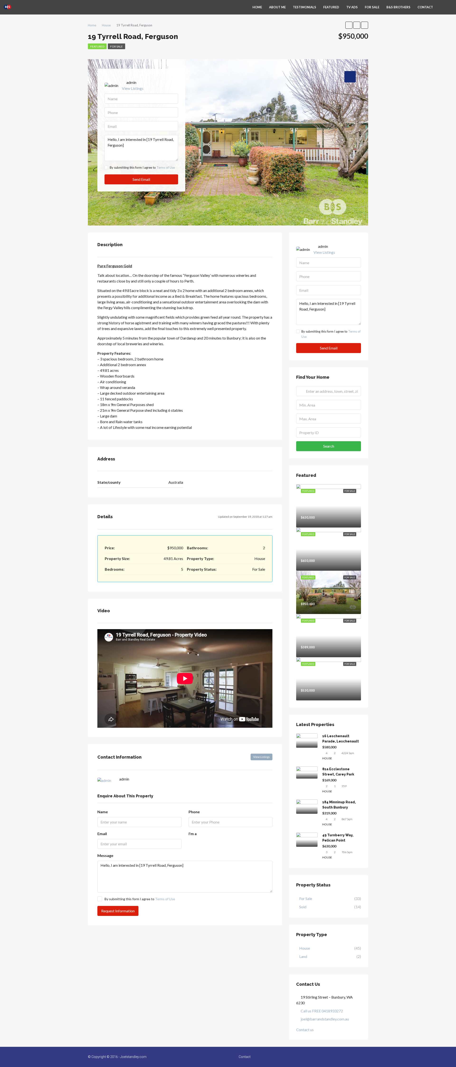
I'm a (193, 833)
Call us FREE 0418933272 (322, 1011)
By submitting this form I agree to (142, 167)
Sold (302, 906)
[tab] (350, 76)
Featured (331, 7)
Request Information (118, 911)
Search (328, 446)
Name (102, 811)
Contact (425, 7)
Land (303, 956)
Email (102, 833)
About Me (277, 7)
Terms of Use (166, 167)
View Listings (132, 88)
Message (105, 855)
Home (257, 7)
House (304, 948)
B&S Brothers (398, 7)
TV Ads (352, 7)
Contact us (305, 1029)
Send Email (141, 179)
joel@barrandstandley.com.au (325, 1019)
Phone (194, 811)
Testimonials (304, 7)
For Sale (372, 7)
